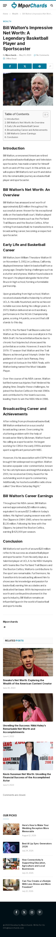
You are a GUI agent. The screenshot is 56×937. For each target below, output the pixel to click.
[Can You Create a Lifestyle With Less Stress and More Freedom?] (11, 885)
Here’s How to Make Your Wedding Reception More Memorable (35, 828)
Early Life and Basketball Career (23, 126)
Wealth (7, 21)
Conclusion (12, 137)
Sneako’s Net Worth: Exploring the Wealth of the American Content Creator (27, 682)
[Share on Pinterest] (40, 66)
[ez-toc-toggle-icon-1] (44, 114)
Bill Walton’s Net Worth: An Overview (25, 122)
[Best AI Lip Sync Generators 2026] (11, 847)
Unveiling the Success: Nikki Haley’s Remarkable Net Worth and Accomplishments (24, 729)
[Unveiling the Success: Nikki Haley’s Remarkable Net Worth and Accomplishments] (28, 707)
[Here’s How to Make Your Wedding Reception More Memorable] (11, 829)
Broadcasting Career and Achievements (27, 129)
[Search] (51, 5)
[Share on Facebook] (10, 66)
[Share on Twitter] (25, 66)
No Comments (42, 55)
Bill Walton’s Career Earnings (21, 133)
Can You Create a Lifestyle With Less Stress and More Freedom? (36, 884)
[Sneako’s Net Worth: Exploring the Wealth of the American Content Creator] (28, 662)
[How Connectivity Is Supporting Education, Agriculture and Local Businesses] (11, 863)
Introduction (13, 118)
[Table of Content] (45, 114)
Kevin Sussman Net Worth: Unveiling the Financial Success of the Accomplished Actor (27, 777)
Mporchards (11, 55)
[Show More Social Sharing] (50, 66)
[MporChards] (29, 5)
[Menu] (5, 5)
